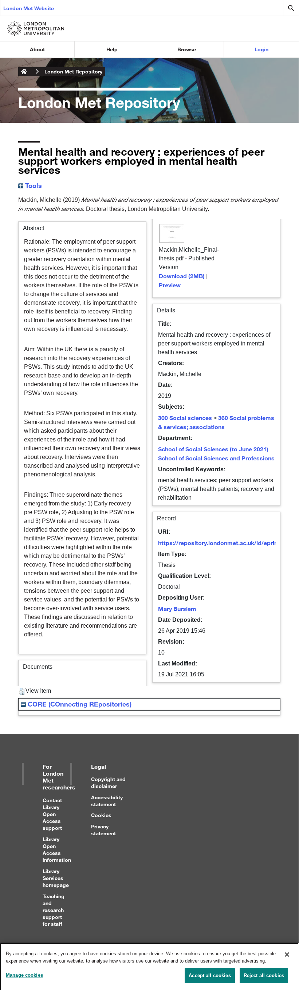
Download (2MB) (182, 275)
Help (112, 49)
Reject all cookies (264, 975)
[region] (149, 967)
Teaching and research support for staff (53, 910)
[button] (21, 691)
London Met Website (28, 8)
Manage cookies (24, 975)
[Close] (287, 955)
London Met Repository (73, 71)
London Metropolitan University (24, 71)
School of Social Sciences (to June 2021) (213, 448)
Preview (170, 284)
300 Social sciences (185, 417)
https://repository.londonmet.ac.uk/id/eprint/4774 (226, 542)
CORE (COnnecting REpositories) (78, 704)
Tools (32, 185)
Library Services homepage (56, 878)
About (37, 49)
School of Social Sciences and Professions (216, 458)
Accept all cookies (210, 975)
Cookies (101, 815)
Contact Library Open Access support (52, 814)
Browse (186, 49)
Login (261, 49)
